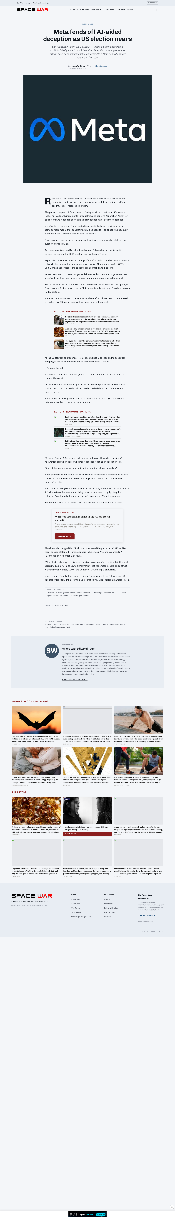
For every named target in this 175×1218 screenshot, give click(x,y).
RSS (151, 921)
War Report (97, 9)
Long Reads (110, 9)
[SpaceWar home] (32, 9)
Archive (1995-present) (81, 917)
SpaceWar (73, 9)
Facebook (59, 605)
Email (67, 605)
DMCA (161, 932)
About (130, 9)
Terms (154, 932)
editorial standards (52, 627)
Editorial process (101, 66)
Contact (108, 917)
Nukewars (84, 9)
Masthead (108, 904)
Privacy (145, 932)
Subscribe (152, 3)
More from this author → (75, 679)
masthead (66, 627)
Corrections (109, 912)
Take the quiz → (64, 536)
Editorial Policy (111, 908)
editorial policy (87, 674)
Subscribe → (148, 915)
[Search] (156, 9)
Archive (121, 9)
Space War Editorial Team (81, 66)
